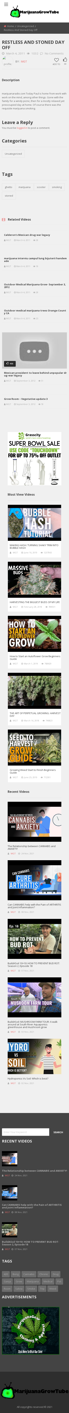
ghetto (8, 187)
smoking (57, 187)
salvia (18, 1288)
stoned (9, 195)
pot (59, 1281)
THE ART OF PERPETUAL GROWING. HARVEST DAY (35, 714)
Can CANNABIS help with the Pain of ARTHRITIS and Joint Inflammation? (34, 906)
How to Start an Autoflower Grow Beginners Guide (35, 657)
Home (10, 26)
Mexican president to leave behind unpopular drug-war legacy (35, 374)
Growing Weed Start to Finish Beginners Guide (33, 771)
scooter (41, 187)
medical (48, 1281)
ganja (7, 1281)
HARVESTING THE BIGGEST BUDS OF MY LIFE (35, 602)
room (7, 1288)
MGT (24, 61)
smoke (31, 1288)
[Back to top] (56, 1404)
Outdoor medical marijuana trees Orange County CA (35, 312)
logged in (22, 128)
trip (42, 1288)
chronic (43, 1274)
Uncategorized (25, 26)
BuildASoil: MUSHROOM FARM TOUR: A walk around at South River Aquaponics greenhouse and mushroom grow (33, 1024)
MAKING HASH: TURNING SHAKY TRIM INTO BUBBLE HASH (34, 546)
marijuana (24, 187)
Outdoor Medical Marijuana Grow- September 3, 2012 (35, 286)
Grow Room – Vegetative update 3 (26, 399)
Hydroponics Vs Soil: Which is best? (28, 1078)
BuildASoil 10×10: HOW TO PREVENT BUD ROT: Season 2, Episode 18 (34, 965)
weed (52, 1288)
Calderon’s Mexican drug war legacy (27, 235)
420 (6, 1274)
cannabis (28, 1274)
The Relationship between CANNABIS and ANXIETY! (32, 847)
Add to (56, 64)
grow (19, 1281)
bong (16, 1274)
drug (55, 1274)
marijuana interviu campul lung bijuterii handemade (35, 260)
